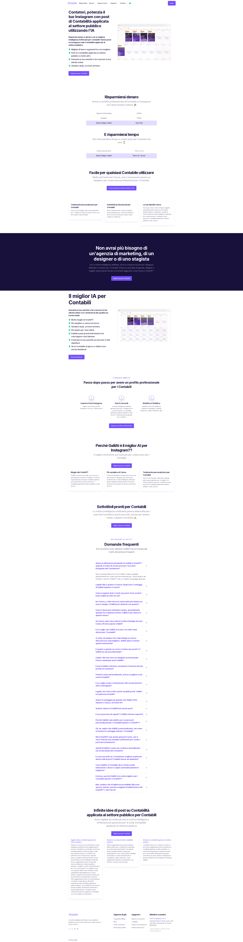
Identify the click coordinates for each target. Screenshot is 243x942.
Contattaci (135, 922)
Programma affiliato (120, 919)
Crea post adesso (76, 357)
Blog (115, 922)
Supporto (113, 3)
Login (172, 3)
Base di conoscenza (138, 919)
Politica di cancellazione (139, 924)
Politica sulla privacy (138, 927)
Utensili (91, 3)
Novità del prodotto (120, 927)
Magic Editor (83, 3)
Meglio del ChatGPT (79, 472)
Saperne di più (102, 3)
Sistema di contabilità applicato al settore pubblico (157, 841)
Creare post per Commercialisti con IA (121, 188)
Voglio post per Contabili (79, 73)
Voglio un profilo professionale (121, 425)
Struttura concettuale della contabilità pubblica (120, 841)
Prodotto (123, 3)
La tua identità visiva (152, 205)
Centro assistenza (119, 924)
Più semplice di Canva (116, 472)
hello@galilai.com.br (159, 918)
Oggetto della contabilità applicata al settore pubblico (83, 841)
